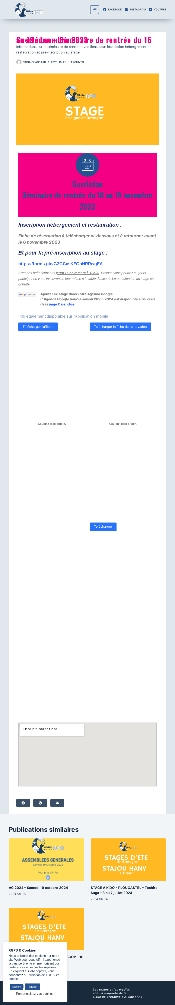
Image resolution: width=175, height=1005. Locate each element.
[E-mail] (57, 803)
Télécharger (103, 526)
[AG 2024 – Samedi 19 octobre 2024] (46, 859)
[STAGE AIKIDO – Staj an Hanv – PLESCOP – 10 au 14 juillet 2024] (46, 929)
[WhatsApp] (40, 803)
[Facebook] (23, 803)
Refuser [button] (32, 986)
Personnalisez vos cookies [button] (35, 993)
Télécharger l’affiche (38, 327)
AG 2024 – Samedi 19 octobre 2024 (38, 887)
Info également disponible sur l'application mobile (63, 316)
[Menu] (94, 9)
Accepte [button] (16, 986)
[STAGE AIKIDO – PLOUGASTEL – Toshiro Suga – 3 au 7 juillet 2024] (128, 859)
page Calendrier (62, 304)
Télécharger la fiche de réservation (120, 327)
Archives (77, 62)
